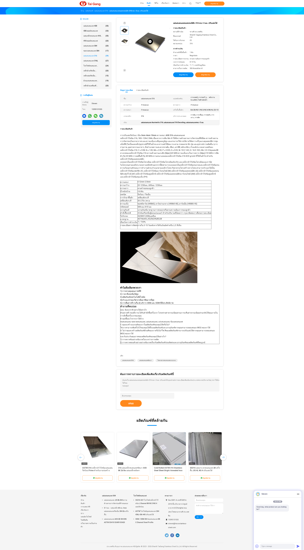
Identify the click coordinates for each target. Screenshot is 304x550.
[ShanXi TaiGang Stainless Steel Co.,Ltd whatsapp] (90, 116)
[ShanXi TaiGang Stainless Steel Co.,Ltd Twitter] (167, 535)
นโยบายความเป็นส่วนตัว (89, 525)
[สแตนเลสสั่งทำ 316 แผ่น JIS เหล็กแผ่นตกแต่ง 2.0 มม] (133, 448)
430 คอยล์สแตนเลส (96, 31)
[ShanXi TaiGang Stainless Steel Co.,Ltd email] (84, 116)
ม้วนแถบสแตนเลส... (96, 81)
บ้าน (82, 500)
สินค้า (83, 503)
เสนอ (131, 403)
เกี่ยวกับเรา (85, 510)
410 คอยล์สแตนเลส (96, 41)
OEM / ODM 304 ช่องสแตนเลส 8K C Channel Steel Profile (147, 520)
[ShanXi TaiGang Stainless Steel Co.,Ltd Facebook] (172, 535)
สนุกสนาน (214, 4)
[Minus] (298, 494)
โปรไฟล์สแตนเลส (140, 496)
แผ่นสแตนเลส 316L (96, 61)
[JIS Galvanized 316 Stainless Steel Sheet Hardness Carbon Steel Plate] (150, 41)
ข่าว (82, 513)
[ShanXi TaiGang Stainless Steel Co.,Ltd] (90, 3)
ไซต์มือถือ (84, 520)
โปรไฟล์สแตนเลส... (96, 66)
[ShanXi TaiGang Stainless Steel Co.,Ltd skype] (101, 116)
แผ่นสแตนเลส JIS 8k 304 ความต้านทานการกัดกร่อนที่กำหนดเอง (116, 501)
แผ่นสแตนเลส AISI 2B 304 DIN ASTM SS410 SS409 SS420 (115, 520)
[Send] (298, 546)
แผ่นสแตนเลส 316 (96, 56)
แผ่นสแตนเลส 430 (96, 26)
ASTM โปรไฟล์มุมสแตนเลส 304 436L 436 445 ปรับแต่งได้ (147, 512)
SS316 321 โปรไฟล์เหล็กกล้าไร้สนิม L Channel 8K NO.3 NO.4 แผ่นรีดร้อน (146, 503)
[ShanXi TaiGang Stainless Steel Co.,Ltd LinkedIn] (178, 535)
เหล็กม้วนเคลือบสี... (96, 86)
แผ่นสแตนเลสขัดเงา (145, 360)
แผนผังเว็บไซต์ (86, 517)
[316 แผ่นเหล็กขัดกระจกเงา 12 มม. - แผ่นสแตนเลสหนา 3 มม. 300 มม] (205, 448)
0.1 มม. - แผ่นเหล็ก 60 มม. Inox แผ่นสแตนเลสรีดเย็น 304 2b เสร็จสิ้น (116, 511)
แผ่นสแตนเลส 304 (96, 46)
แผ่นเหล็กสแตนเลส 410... (96, 36)
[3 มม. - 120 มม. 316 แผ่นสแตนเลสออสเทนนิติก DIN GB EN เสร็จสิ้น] (97, 448)
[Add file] (257, 546)
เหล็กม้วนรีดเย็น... (96, 71)
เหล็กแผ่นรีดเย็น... (96, 76)
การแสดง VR (85, 507)
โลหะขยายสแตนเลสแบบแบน (166, 360)
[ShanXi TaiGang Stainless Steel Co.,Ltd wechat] (95, 116)
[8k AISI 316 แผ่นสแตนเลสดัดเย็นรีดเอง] (169, 448)
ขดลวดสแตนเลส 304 (96, 51)
